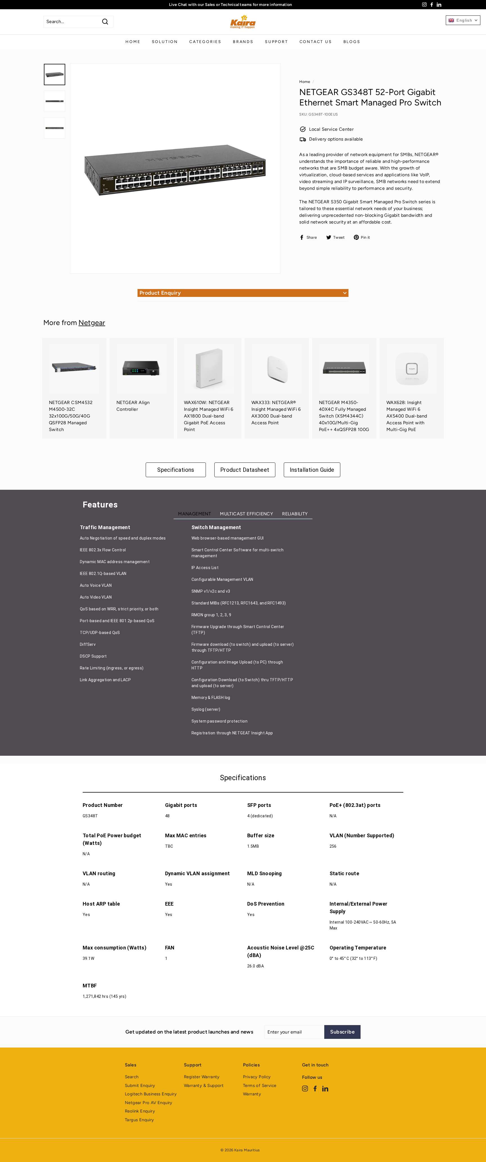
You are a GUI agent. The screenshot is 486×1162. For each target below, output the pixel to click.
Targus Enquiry (139, 1119)
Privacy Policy (257, 1076)
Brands (243, 41)
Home (132, 41)
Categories (205, 41)
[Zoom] (175, 168)
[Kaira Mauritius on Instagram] (305, 1088)
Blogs (352, 41)
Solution (165, 41)
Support (276, 41)
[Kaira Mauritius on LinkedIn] (325, 1088)
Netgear (91, 322)
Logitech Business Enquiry (151, 1093)
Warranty (252, 1093)
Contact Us (316, 41)
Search (131, 1076)
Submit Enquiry (140, 1085)
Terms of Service (259, 1085)
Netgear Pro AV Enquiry (148, 1102)
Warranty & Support (204, 1085)
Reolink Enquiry (140, 1111)
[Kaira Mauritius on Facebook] (315, 1088)
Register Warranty (202, 1076)
